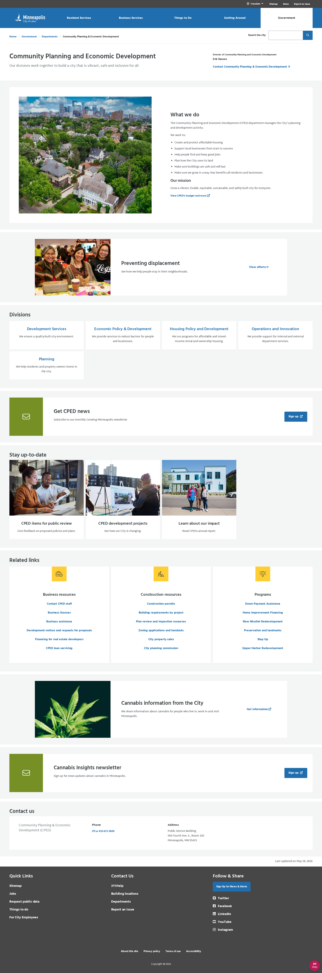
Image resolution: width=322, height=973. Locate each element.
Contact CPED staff (59, 603)
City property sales (161, 639)
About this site (129, 951)
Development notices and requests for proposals (59, 630)
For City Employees (23, 917)
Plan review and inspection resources (161, 621)
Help (117, 886)
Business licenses (59, 612)
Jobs (12, 894)
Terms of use (173, 951)
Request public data (24, 901)
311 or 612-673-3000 (103, 831)
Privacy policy (152, 951)
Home (12, 37)
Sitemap (273, 4)
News (286, 4)
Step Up (262, 639)
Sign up (293, 416)
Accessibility (193, 951)
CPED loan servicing (59, 648)
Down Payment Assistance (262, 603)
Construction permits (161, 603)
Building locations (124, 894)
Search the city (257, 35)
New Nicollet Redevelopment (263, 621)
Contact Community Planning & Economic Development (250, 66)
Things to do (18, 909)
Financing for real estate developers (59, 639)
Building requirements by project (161, 612)
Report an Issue (302, 4)
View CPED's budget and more (188, 196)
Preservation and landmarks (262, 630)
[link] (255, 4)
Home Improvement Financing (263, 612)
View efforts (257, 267)
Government (29, 37)
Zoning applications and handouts (161, 630)
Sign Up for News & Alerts (231, 886)
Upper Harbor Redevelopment (262, 648)
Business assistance (59, 621)
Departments (49, 37)
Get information (257, 709)
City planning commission (161, 648)
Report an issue (122, 909)
